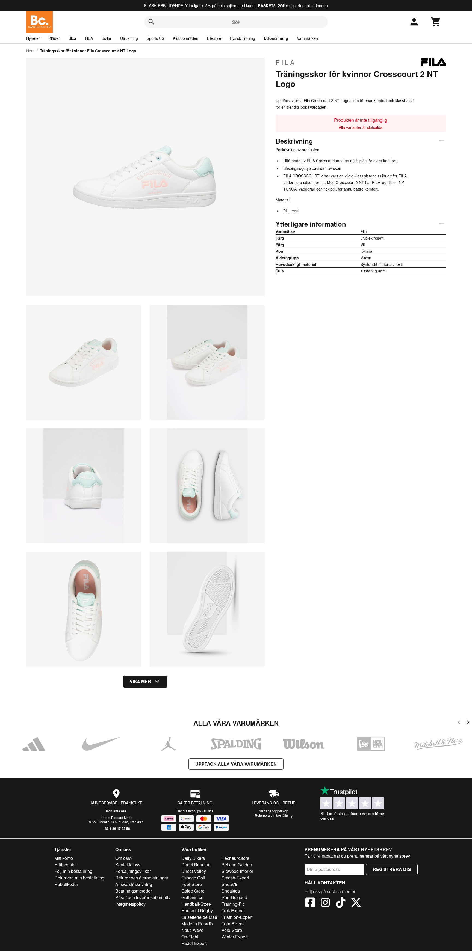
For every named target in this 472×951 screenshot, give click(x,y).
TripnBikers (233, 923)
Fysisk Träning (242, 38)
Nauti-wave (192, 930)
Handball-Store (196, 904)
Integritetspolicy (130, 904)
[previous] (459, 723)
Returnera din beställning (274, 815)
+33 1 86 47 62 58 (116, 828)
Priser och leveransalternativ (142, 897)
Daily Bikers (193, 858)
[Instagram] (325, 903)
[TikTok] (340, 903)
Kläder (54, 38)
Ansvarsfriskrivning (133, 884)
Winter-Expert (235, 937)
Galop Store (193, 891)
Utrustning (129, 38)
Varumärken (307, 38)
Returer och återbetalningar (141, 878)
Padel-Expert (194, 943)
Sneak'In (230, 884)
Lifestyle (214, 38)
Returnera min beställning (79, 878)
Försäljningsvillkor (133, 871)
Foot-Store (191, 884)
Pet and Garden (237, 864)
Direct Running (196, 864)
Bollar (106, 38)
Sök (236, 21)
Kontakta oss (116, 811)
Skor (72, 38)
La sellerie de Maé (199, 917)
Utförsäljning (276, 38)
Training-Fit (233, 904)
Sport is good (234, 897)
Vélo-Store (232, 930)
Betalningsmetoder (133, 891)
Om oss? (123, 858)
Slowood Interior (237, 871)
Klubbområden (185, 38)
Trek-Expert (233, 910)
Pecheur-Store (235, 858)
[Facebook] (310, 903)
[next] (468, 723)
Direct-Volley (193, 871)
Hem (30, 51)
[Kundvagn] (435, 21)
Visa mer (140, 681)
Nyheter (33, 38)
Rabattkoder (66, 884)
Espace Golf (193, 878)
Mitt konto (63, 858)
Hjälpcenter (65, 864)
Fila (286, 62)
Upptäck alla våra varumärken (236, 764)
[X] (355, 903)
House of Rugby (197, 910)
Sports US (155, 38)
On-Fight (189, 937)
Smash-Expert (235, 878)
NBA (89, 38)
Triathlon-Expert (237, 917)
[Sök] (151, 22)
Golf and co (192, 897)
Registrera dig (392, 869)
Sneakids (231, 891)
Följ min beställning (73, 871)
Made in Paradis (197, 923)
